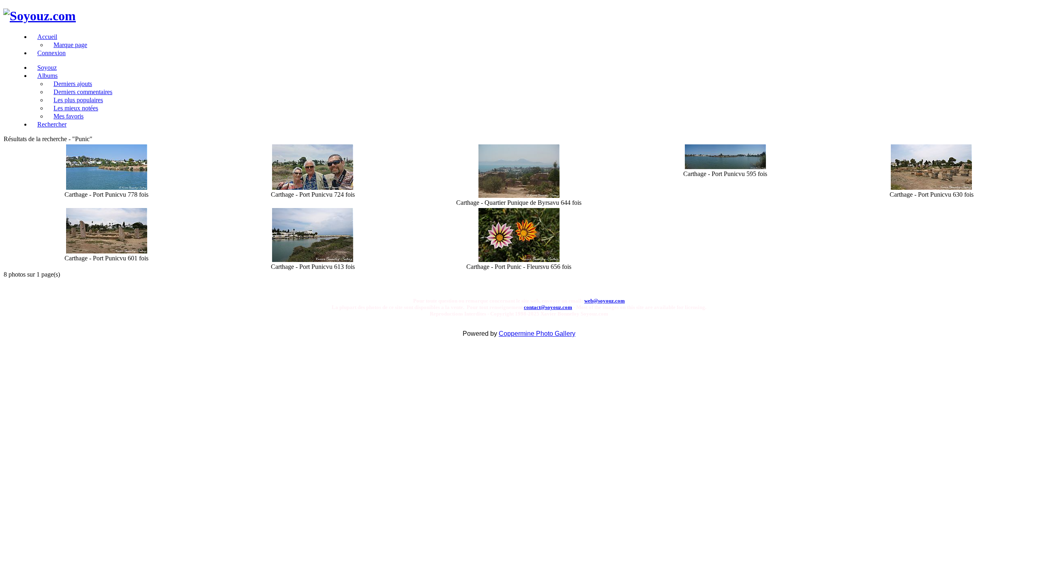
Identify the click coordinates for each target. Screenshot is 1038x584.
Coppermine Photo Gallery (537, 333)
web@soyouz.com (604, 301)
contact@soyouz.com (548, 307)
